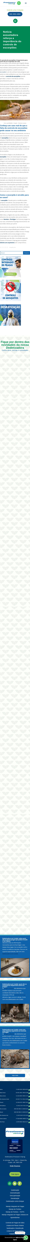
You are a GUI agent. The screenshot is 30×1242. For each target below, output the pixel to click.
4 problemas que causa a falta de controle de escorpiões (15, 843)
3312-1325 (25, 1105)
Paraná (1, 1102)
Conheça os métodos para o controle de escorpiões (15, 795)
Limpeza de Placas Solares (15, 1225)
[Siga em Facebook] (19, 1183)
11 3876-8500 (19, 1121)
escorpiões (5, 138)
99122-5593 (25, 1099)
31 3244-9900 (19, 1095)
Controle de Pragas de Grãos (15, 1223)
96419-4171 (25, 1121)
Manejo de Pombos (15, 1209)
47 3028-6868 (19, 1118)
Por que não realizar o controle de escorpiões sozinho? (15, 651)
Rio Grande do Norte (4, 1099)
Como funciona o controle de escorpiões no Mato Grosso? (15, 555)
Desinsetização (15, 1193)
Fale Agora (15, 1174)
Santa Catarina (3, 1118)
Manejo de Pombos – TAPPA (15, 1212)
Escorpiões (15, 356)
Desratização (15, 1198)
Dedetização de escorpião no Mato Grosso (15, 507)
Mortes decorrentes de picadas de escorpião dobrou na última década (15, 891)
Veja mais (15, 1075)
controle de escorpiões (13, 76)
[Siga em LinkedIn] (14, 1183)
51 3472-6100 (19, 1115)
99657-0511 (25, 1102)
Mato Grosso (3, 1092)
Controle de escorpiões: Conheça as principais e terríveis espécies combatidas (15, 603)
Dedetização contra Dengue (15, 1201)
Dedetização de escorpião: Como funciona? (15, 459)
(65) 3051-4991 (15, 14)
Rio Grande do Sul (4, 1115)
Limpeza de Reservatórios (15, 1231)
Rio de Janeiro (3, 1108)
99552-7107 (25, 1095)
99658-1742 (25, 1118)
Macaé (1, 1112)
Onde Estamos (15, 1166)
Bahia (1, 1089)
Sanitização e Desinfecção (15, 1228)
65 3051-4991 (19, 1092)
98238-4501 (25, 1089)
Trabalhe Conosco (15, 1234)
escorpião (3, 72)
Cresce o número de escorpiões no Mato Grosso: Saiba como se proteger (15, 699)
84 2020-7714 (19, 1099)
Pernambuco (3, 1105)
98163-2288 (25, 1092)
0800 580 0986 (17, 1108)
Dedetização (15, 1190)
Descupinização (15, 1195)
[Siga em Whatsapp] (15, 21)
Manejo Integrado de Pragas (15, 1206)
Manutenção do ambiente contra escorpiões (15, 363)
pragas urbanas (9, 988)
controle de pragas (20, 995)
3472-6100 (25, 1115)
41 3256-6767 (19, 1102)
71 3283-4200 (19, 1089)
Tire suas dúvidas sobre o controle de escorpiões (15, 747)
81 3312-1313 (19, 1105)
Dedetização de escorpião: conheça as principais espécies (15, 411)
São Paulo (2, 1121)
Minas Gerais (3, 1095)
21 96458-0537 (24, 1108)
